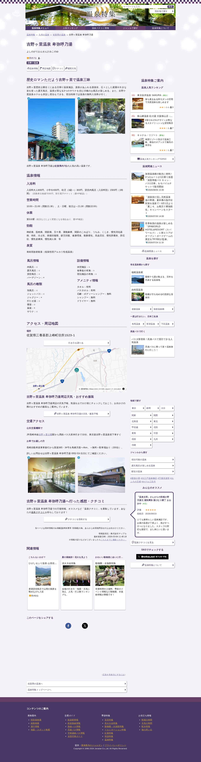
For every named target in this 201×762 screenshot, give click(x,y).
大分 (163, 408)
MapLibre (93, 389)
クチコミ (59, 68)
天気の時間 (147, 723)
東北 (156, 421)
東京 (134, 408)
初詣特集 (109, 736)
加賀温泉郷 (159, 309)
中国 (156, 433)
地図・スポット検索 (40, 729)
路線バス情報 (74, 726)
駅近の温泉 (137, 471)
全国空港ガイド (75, 736)
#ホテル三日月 (149, 481)
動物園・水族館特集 (114, 726)
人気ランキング (70, 28)
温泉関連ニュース (153, 251)
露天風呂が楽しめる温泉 (143, 465)
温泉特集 (31, 35)
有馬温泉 (136, 324)
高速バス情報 (74, 729)
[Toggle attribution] (123, 389)
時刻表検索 (36, 720)
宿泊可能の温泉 (139, 459)
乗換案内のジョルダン (92, 745)
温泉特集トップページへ (39, 690)
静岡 (148, 408)
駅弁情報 (146, 726)
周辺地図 (46, 68)
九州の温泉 (44, 35)
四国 (134, 439)
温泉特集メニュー (40, 28)
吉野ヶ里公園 (45, 434)
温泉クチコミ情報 (100, 28)
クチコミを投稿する (77, 519)
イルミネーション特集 (115, 729)
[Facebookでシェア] (68, 626)
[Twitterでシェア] (85, 626)
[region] (77, 370)
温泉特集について (160, 28)
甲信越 (135, 427)
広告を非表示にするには (114, 675)
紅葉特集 (109, 733)
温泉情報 (34, 68)
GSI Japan (105, 389)
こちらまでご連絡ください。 (114, 540)
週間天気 (72, 68)
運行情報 (35, 726)
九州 (156, 439)
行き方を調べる (75, 343)
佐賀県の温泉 (59, 35)
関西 (156, 415)
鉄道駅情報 (73, 720)
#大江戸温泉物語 (149, 478)
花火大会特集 (111, 723)
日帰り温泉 (33, 63)
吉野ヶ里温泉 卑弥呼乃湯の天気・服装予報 (77, 414)
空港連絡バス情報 (76, 733)
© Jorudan (116, 389)
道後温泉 (136, 309)
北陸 (156, 427)
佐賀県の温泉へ (35, 683)
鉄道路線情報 (74, 723)
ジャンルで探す (130, 28)
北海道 (135, 421)
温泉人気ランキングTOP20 (153, 159)
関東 (134, 415)
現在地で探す (161, 11)
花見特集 (109, 720)
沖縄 (134, 445)
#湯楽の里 (135, 478)
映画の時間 (147, 720)
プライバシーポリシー (115, 745)
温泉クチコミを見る (144, 542)
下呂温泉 (165, 324)
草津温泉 (150, 324)
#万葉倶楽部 (164, 478)
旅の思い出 (147, 729)
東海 (134, 433)
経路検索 (35, 723)
